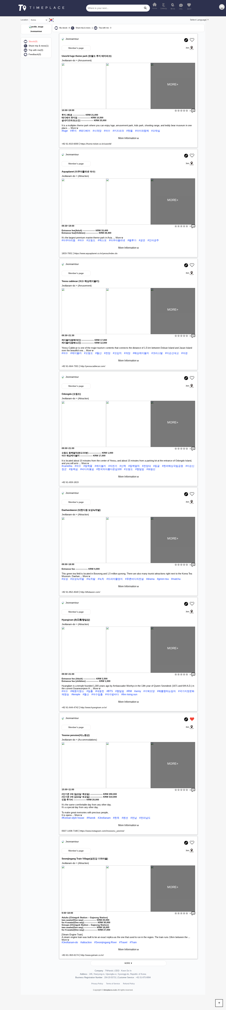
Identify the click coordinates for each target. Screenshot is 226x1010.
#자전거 (113, 466)
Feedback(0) (35, 54)
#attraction (86, 942)
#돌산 (98, 353)
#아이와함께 (142, 130)
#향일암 (140, 469)
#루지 (73, 130)
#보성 (65, 579)
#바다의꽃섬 (87, 469)
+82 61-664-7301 (70, 366)
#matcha (175, 579)
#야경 (184, 353)
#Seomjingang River (105, 942)
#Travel (123, 942)
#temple (76, 694)
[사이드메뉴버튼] (221, 7)
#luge (65, 130)
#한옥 (116, 818)
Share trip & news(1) (39, 45)
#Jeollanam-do (70, 942)
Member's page (76, 48)
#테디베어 (85, 130)
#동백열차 (134, 466)
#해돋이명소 (77, 691)
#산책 (123, 466)
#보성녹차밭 (77, 579)
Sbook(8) (33, 41)
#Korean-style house (73, 818)
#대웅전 (100, 691)
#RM (129, 691)
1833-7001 (67, 253)
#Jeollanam (104, 818)
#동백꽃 (88, 466)
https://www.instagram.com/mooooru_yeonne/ (102, 831)
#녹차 (101, 579)
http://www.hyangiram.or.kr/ (93, 707)
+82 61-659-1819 (70, 482)
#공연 (142, 240)
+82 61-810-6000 (70, 144)
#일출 (90, 691)
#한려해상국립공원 (173, 466)
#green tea (163, 579)
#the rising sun (129, 694)
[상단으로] (219, 1003)
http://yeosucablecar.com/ (92, 366)
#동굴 (156, 466)
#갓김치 (117, 353)
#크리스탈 (157, 353)
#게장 (127, 353)
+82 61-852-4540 (70, 592)
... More (72, 128)
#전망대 (146, 466)
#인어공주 (153, 240)
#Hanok (91, 818)
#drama (150, 579)
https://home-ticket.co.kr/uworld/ (95, 144)
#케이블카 (76, 353)
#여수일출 (97, 694)
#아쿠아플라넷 (117, 240)
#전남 (134, 818)
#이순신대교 (172, 353)
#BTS (110, 691)
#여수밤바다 (112, 694)
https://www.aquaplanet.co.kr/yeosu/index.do (95, 253)
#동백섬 (73, 469)
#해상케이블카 (141, 353)
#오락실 (155, 130)
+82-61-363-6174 (70, 955)
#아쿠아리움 (69, 240)
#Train (133, 942)
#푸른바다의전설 (134, 579)
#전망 (107, 353)
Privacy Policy (97, 984)
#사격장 (97, 130)
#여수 (107, 130)
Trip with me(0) (36, 50)
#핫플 (129, 130)
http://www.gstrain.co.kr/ (92, 955)
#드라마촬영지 (115, 579)
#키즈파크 (119, 130)
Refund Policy (129, 984)
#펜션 (125, 818)
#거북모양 (149, 691)
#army (138, 691)
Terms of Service (113, 984)
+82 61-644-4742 (70, 707)
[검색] (145, 8)
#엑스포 (102, 240)
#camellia (67, 466)
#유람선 (151, 469)
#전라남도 (145, 818)
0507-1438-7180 (70, 831)
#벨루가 (132, 240)
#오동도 (91, 240)
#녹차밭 (91, 579)
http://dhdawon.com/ (90, 592)
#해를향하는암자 (166, 691)
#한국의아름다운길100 (109, 469)
